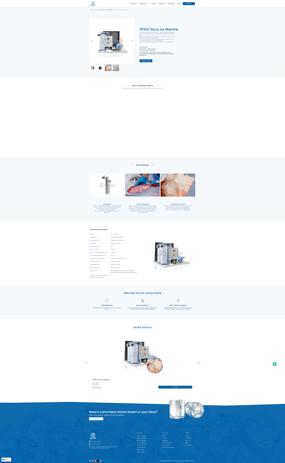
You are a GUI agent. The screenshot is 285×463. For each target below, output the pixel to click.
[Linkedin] (93, 461)
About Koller (171, 3)
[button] (92, 41)
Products (133, 3)
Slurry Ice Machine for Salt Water (104, 9)
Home (91, 9)
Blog (178, 3)
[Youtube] (95, 461)
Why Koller (162, 3)
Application (143, 3)
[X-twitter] (98, 461)
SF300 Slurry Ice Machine (101, 380)
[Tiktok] (100, 461)
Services (153, 3)
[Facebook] (90, 461)
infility (192, 461)
